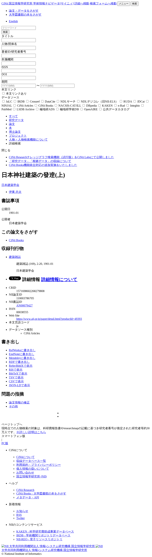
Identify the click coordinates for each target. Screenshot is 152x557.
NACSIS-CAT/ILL (70, 105)
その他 (13, 406)
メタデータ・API (27, 497)
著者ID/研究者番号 (13, 51)
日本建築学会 (10, 185)
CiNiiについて (25, 457)
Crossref (34, 101)
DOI (4, 74)
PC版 (4, 443)
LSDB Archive (25, 109)
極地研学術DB (69, 109)
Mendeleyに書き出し (22, 358)
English (13, 21)
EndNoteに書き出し (21, 354)
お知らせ (22, 511)
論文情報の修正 (19, 402)
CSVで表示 (16, 381)
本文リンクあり (16, 93)
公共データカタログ (116, 109)
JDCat (140, 101)
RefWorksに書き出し (22, 350)
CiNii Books (46, 105)
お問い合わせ (25, 472)
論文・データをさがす (24, 10)
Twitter (20, 518)
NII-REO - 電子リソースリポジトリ (39, 539)
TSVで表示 (16, 377)
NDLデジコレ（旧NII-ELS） (99, 101)
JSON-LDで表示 (19, 385)
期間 (4, 81)
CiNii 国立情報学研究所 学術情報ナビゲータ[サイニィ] (37, 3)
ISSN (4, 67)
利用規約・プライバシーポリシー (38, 464)
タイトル (7, 36)
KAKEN (107, 105)
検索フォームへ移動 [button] (103, 3)
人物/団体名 (9, 43)
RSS (19, 514)
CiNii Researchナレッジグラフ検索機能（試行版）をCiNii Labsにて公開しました (61, 157)
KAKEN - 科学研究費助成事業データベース (45, 531)
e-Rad (121, 105)
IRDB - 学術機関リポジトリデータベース (43, 535)
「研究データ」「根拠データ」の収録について (40, 161)
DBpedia (91, 105)
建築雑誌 (15, 256)
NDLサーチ (68, 101)
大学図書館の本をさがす (25, 14)
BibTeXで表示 (18, 373)
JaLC (9, 101)
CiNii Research (25, 490)
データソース (10, 97)
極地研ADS (47, 109)
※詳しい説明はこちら (31, 432)
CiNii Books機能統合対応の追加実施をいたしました (43, 165)
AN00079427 (24, 305)
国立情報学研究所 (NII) (31, 476)
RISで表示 (15, 369)
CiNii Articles (25, 105)
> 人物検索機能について (32, 139)
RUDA (128, 101)
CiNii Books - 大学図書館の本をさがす (41, 493)
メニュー (123, 3)
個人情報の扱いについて (32, 468)
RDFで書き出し (19, 361)
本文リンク (8, 89)
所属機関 (7, 59)
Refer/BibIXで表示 (20, 365)
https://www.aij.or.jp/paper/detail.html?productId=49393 (49, 318)
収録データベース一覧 (31, 460)
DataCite (50, 101)
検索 (134, 3)
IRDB (21, 101)
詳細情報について (59, 279)
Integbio (135, 105)
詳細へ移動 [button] (81, 3)
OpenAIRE (90, 109)
